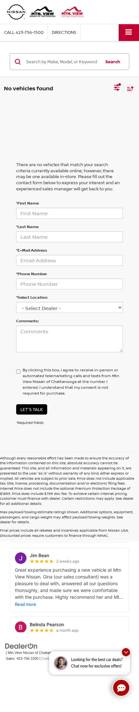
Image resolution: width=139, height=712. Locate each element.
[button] (24, 32)
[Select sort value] (128, 88)
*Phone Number (31, 273)
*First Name (27, 203)
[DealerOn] (21, 645)
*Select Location (32, 297)
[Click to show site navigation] (129, 32)
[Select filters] (117, 88)
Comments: (27, 321)
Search (112, 62)
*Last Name (27, 226)
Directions (64, 32)
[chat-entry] (121, 688)
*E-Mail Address (31, 250)
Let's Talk (31, 409)
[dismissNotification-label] (126, 652)
